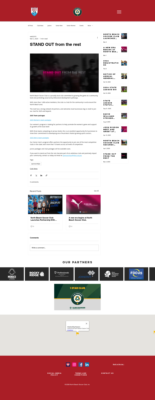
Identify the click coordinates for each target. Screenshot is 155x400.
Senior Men (59, 25)
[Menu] (119, 12)
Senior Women (71, 25)
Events (82, 25)
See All (96, 191)
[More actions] (97, 37)
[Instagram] (74, 364)
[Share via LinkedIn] (41, 175)
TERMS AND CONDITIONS (81, 374)
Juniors (50, 25)
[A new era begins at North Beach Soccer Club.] (83, 204)
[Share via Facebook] (31, 175)
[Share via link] (46, 175)
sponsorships (35, 164)
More (89, 25)
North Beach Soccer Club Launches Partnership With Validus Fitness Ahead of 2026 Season (44, 219)
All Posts (30, 25)
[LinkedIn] (87, 364)
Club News (40, 25)
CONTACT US (107, 373)
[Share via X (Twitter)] (36, 175)
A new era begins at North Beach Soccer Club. (80, 219)
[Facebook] (81, 364)
